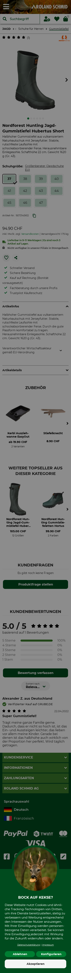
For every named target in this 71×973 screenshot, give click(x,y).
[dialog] (35, 486)
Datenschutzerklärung (28, 945)
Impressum (48, 945)
